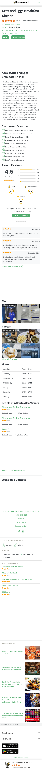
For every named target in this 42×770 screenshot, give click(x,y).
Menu (5, 37)
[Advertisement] (21, 54)
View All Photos (9, 359)
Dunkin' (5, 429)
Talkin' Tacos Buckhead (10, 586)
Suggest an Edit (21, 526)
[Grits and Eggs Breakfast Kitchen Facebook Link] (19, 531)
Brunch (7, 25)
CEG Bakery (6, 592)
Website (21, 519)
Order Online (18, 37)
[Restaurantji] (21, 2)
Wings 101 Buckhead (9, 573)
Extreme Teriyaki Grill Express (12, 566)
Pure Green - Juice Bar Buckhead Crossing (17, 579)
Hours (5, 27)
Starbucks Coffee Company (16, 407)
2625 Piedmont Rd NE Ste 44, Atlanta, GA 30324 (21, 511)
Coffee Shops (15, 25)
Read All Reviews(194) (12, 266)
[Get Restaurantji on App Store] (10, 745)
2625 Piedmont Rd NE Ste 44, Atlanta (20, 30)
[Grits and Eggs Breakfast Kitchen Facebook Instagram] (23, 531)
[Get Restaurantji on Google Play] (10, 751)
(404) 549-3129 (9, 33)
